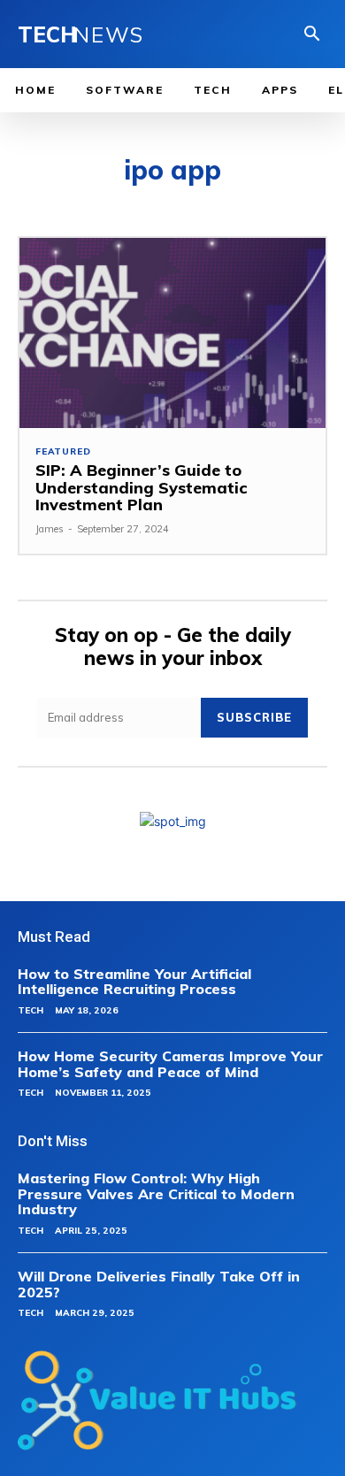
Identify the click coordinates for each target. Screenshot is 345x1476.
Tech (30, 1010)
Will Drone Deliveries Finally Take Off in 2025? (159, 1284)
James (49, 529)
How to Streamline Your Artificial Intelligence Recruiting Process (134, 981)
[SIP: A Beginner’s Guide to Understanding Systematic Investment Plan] (172, 333)
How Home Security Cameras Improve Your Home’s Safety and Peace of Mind (170, 1064)
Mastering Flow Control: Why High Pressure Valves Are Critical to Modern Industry (156, 1193)
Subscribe (254, 717)
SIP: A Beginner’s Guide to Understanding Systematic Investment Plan (141, 488)
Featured (62, 451)
